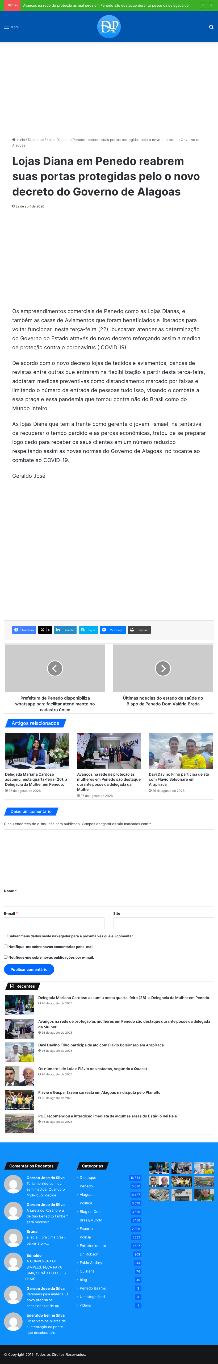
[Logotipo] (109, 27)
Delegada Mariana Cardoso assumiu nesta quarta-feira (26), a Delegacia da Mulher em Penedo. (36, 779)
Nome (10, 891)
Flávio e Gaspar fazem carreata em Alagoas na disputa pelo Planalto (99, 1092)
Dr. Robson (89, 1254)
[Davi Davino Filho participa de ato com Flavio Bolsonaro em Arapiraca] (181, 751)
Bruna (32, 1231)
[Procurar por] (211, 29)
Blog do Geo (90, 1211)
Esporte (86, 1228)
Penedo (86, 1186)
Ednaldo (34, 1255)
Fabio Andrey (91, 1263)
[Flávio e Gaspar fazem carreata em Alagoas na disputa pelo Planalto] (19, 1100)
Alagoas (86, 1194)
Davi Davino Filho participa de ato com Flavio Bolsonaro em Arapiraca (179, 779)
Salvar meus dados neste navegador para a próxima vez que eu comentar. (71, 936)
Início (20, 140)
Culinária (87, 1271)
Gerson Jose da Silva (46, 1177)
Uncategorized (92, 1297)
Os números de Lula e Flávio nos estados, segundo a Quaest (92, 1068)
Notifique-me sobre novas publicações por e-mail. (51, 957)
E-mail (11, 913)
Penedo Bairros (93, 1288)
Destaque (36, 140)
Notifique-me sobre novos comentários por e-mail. (52, 947)
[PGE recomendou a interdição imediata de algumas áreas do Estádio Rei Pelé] (19, 1123)
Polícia (85, 1237)
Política (86, 1203)
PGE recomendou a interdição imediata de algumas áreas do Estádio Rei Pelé (107, 1116)
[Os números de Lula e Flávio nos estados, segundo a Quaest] (19, 1076)
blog (83, 1280)
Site (116, 913)
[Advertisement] (109, 83)
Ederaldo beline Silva (46, 1315)
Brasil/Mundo (91, 1220)
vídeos (85, 1305)
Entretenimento (93, 1246)
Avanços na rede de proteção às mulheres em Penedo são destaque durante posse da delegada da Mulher (112, 5)
